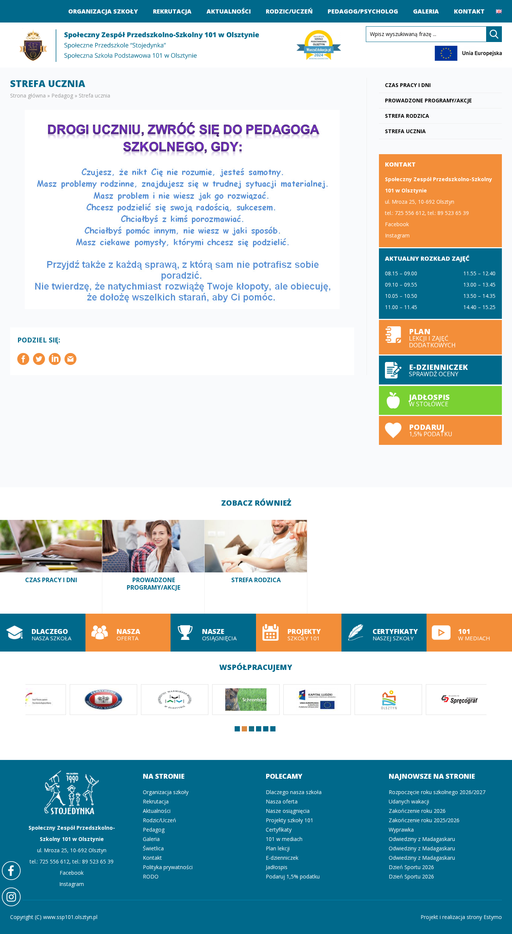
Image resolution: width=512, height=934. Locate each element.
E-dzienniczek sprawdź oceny (440, 370)
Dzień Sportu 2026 (411, 867)
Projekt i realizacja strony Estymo (461, 916)
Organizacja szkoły (103, 11)
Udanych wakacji (409, 801)
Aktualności (229, 11)
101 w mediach (469, 633)
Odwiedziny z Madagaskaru (422, 838)
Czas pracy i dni (408, 85)
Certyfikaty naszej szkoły (384, 633)
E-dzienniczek (282, 857)
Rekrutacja (172, 11)
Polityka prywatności (168, 867)
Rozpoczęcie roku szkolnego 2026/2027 (437, 792)
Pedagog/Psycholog (363, 11)
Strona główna (28, 95)
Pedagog (62, 95)
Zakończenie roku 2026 (417, 810)
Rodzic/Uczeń (289, 11)
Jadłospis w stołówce (440, 400)
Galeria (426, 11)
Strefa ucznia (405, 131)
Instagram (397, 235)
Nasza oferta (128, 633)
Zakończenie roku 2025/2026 (424, 820)
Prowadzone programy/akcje (428, 100)
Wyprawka (401, 829)
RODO (151, 876)
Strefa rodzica (407, 115)
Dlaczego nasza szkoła (42, 633)
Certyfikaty (279, 829)
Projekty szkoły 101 (298, 633)
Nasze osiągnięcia (213, 633)
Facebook (397, 224)
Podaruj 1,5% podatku (440, 430)
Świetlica (153, 848)
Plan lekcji (440, 337)
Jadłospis (276, 867)
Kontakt (469, 11)
